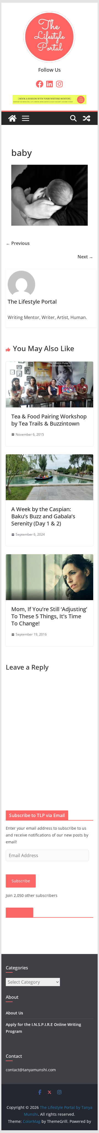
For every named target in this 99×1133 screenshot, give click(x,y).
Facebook (19, 913)
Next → (85, 257)
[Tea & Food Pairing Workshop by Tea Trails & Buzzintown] (49, 365)
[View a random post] (86, 118)
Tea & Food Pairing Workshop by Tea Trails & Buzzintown (49, 420)
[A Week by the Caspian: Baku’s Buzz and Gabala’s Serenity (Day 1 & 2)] (49, 458)
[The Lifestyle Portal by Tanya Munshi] (12, 118)
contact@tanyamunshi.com (31, 1069)
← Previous (18, 243)
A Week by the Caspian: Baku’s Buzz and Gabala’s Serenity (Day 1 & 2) (43, 516)
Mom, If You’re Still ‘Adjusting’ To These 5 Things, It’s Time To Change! (49, 616)
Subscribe (21, 880)
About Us (14, 1012)
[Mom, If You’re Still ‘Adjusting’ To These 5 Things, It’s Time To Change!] (49, 558)
